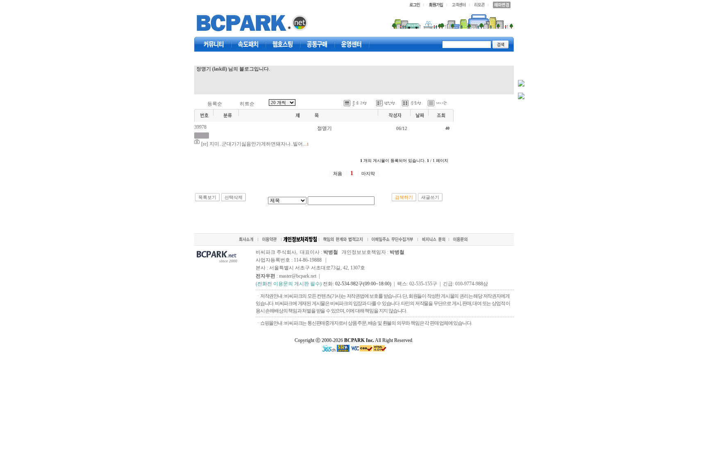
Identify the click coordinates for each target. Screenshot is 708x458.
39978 (200, 127)
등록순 (214, 104)
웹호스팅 (283, 44)
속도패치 (248, 44)
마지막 (368, 173)
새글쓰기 (430, 197)
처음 (337, 173)
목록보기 (207, 197)
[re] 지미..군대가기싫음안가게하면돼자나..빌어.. (253, 144)
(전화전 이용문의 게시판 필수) (289, 284)
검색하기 (404, 197)
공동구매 (317, 44)
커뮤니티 (214, 44)
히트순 (247, 104)
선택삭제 (234, 197)
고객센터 (351, 44)
